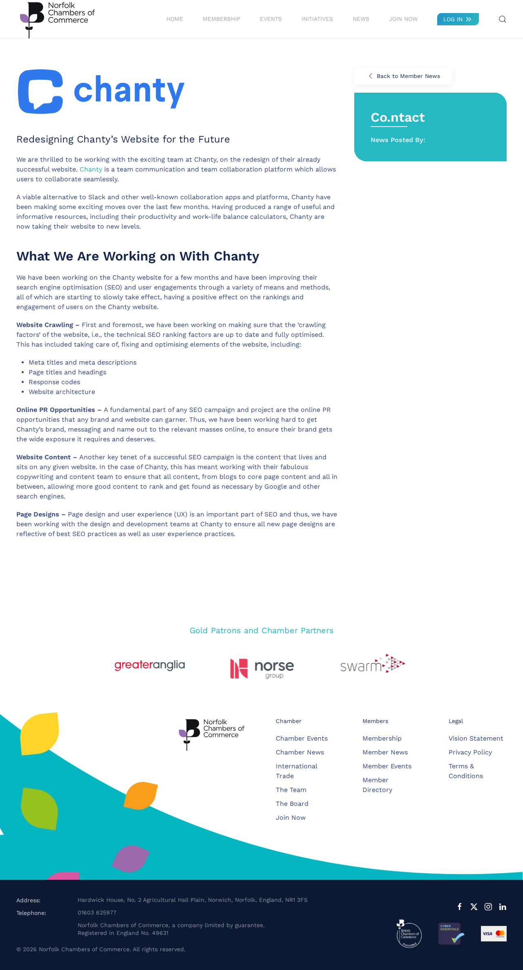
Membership (382, 738)
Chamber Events (302, 738)
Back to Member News (408, 76)
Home (174, 19)
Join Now (403, 19)
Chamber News (300, 752)
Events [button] (271, 19)
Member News (385, 752)
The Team (291, 790)
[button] (502, 19)
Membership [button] (221, 19)
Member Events (386, 766)
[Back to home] (57, 19)
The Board (292, 804)
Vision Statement (476, 738)
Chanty (91, 169)
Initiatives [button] (317, 19)
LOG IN (453, 19)
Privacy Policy (470, 752)
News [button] (361, 19)
